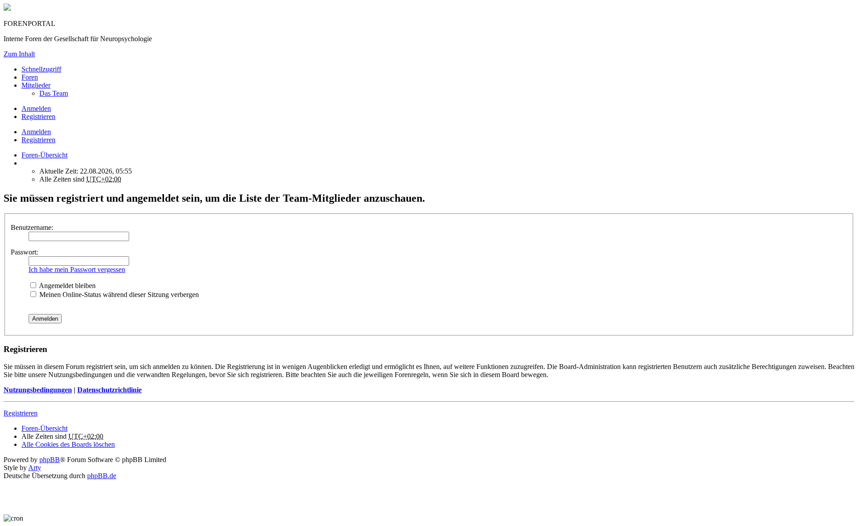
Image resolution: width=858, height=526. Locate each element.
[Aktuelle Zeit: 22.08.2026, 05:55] (24, 163)
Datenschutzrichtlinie (109, 390)
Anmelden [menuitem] (36, 108)
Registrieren (38, 140)
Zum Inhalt (19, 54)
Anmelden (36, 132)
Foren (29, 77)
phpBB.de (101, 475)
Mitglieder (35, 85)
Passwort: (24, 252)
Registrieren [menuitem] (38, 116)
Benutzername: (32, 227)
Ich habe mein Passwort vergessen (77, 269)
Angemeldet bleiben (67, 285)
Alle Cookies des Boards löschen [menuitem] (68, 444)
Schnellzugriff (41, 69)
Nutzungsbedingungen (38, 390)
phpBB (49, 459)
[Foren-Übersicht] (7, 8)
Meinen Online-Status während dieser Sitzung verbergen (118, 294)
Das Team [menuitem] (53, 93)
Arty (34, 467)
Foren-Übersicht (44, 428)
